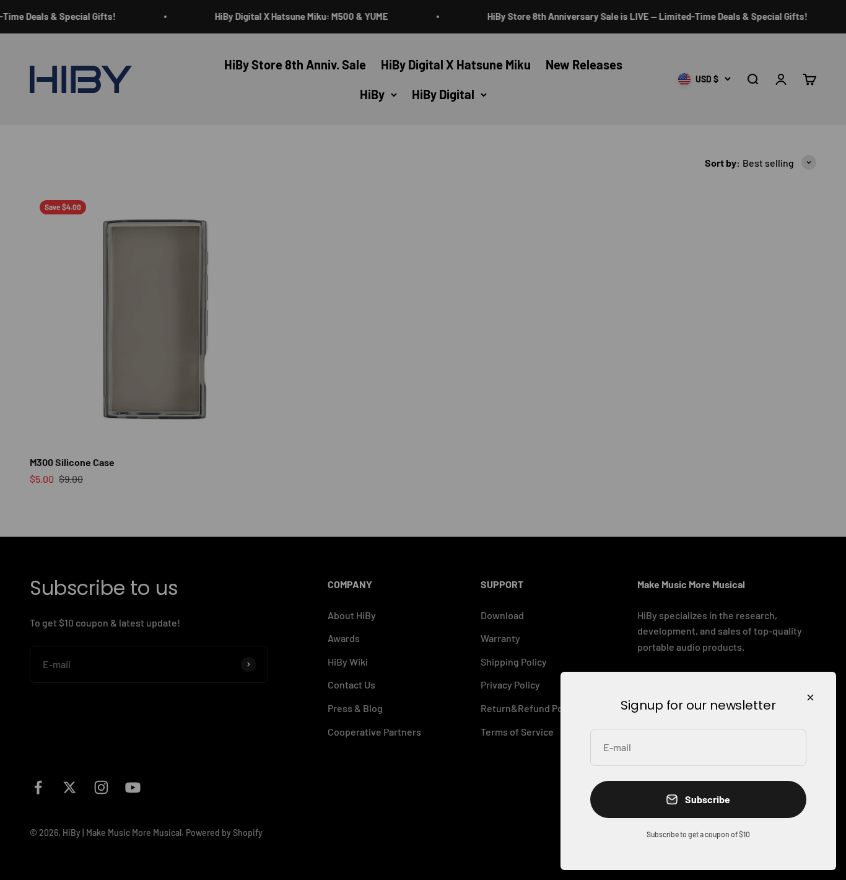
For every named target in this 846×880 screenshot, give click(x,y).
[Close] (810, 697)
